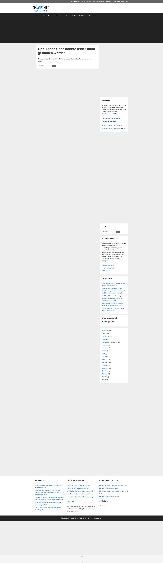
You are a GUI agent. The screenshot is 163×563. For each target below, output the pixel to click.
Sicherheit (105, 368)
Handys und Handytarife (78, 15)
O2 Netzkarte (106, 271)
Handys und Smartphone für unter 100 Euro (113, 485)
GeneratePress (98, 518)
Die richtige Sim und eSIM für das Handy (80, 497)
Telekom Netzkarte (108, 265)
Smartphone (57, 15)
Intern (104, 351)
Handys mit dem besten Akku (108, 488)
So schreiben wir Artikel (98, 1)
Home (38, 15)
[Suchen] (54, 66)
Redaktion (105, 365)
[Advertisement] (81, 31)
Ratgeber (105, 362)
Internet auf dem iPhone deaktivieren (78, 485)
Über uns (83, 1)
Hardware (92, 15)
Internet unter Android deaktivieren (78, 488)
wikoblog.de (103, 506)
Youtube (104, 379)
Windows (105, 374)
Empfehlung (105, 336)
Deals (104, 333)
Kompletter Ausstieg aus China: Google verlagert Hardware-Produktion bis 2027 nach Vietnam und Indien (114, 291)
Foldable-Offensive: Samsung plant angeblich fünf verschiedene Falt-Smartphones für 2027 (113, 298)
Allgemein (105, 330)
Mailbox (104, 356)
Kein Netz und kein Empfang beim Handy (80, 494)
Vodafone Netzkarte (108, 268)
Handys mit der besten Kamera (109, 496)
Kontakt (89, 1)
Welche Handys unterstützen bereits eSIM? (81, 491)
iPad (103, 353)
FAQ (66, 15)
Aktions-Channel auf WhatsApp (112, 125)
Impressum (108, 1)
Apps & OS (46, 15)
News (126, 1)
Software (104, 371)
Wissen (104, 377)
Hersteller (105, 348)
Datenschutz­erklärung (118, 1)
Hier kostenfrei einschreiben (111, 118)
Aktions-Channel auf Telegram (111, 128)
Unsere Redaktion (75, 1)
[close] (82, 556)
